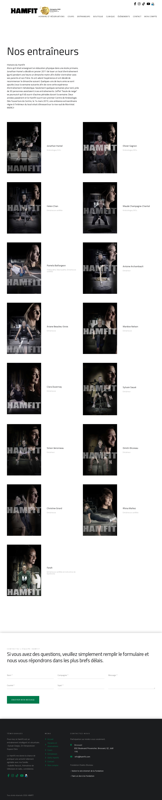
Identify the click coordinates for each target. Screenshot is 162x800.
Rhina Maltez (129, 508)
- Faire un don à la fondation (82, 775)
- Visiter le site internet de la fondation (87, 770)
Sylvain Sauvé (129, 387)
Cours (71, 16)
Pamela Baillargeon (56, 265)
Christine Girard (54, 508)
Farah (49, 567)
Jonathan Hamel (55, 146)
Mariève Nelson (130, 326)
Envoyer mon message (23, 699)
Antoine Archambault (133, 266)
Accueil (50, 739)
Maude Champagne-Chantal (136, 206)
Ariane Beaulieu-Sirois (57, 326)
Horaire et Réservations (52, 16)
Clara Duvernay (54, 386)
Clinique (110, 16)
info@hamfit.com (82, 756)
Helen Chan (52, 206)
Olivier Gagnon (130, 146)
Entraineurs (83, 16)
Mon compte (150, 16)
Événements (124, 16)
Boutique (98, 16)
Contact (137, 16)
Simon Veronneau (55, 448)
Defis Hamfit (53, 757)
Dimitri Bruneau (130, 448)
